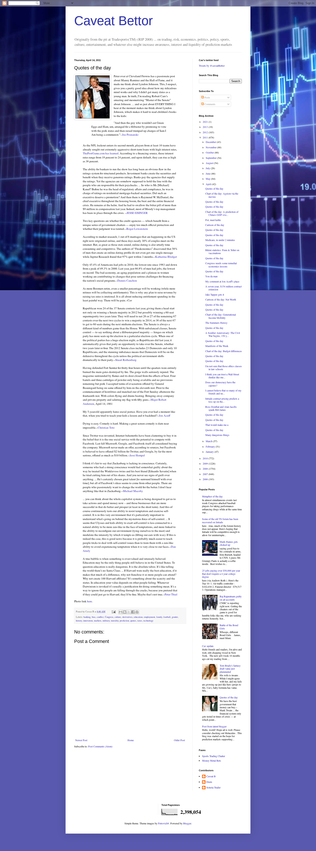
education (138, 616)
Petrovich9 (163, 823)
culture (118, 616)
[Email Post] (113, 611)
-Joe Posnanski (129, 134)
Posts (207, 97)
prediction (124, 620)
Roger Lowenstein (137, 229)
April (209, 184)
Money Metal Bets (211, 760)
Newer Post (81, 740)
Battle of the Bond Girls (229, 626)
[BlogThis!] (125, 612)
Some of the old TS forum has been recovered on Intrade (220, 520)
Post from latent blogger (214, 726)
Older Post (179, 740)
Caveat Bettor (113, 21)
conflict (100, 616)
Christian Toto (106, 427)
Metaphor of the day (212, 496)
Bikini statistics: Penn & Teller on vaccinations (222, 251)
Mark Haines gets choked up (229, 543)
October (210, 152)
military (106, 620)
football (166, 616)
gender (175, 616)
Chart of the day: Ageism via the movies (221, 195)
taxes (139, 620)
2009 (206, 463)
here (89, 601)
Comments (209, 104)
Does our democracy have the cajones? (220, 383)
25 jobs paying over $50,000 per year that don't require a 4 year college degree (221, 573)
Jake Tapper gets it (214, 294)
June (208, 173)
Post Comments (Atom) (100, 746)
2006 (206, 479)
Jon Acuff (164, 415)
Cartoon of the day (214, 225)
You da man (211, 276)
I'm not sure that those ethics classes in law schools (223, 367)
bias (93, 616)
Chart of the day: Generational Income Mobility (220, 316)
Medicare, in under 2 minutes (220, 240)
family (159, 616)
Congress (109, 616)
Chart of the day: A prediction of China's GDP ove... (221, 213)
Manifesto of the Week (216, 346)
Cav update (207, 646)
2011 (206, 137)
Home (130, 740)
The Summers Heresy (216, 322)
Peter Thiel (171, 594)
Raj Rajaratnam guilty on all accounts (231, 598)
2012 (206, 132)
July (208, 168)
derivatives (127, 616)
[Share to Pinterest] (137, 612)
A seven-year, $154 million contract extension (223, 288)
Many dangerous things (217, 435)
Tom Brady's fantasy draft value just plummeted (230, 668)
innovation (88, 620)
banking (87, 616)
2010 (206, 458)
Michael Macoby (133, 491)
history (79, 620)
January (210, 451)
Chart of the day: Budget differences (223, 351)
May (208, 178)
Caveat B (211, 776)
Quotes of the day (214, 188)
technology (148, 620)
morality (114, 620)
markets (97, 620)
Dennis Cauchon (127, 280)
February (211, 446)
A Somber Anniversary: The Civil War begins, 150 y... (222, 334)
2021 (206, 121)
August (210, 163)
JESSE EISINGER (137, 213)
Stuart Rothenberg (126, 360)
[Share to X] (129, 612)
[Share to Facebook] (133, 612)
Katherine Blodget (166, 257)
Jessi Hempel (137, 455)
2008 (206, 468)
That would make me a (216, 424)
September (211, 157)
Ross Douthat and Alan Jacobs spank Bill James (221, 408)
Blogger (187, 823)
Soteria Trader (213, 787)
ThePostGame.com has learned (100, 153)
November (211, 147)
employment (149, 616)
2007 (206, 474)
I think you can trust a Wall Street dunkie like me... (222, 376)
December (211, 142)
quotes (133, 620)
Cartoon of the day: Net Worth (220, 299)
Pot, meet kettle (213, 220)
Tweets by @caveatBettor (212, 65)
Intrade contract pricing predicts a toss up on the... (222, 400)
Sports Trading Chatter (213, 756)
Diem (209, 782)
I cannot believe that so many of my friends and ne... (223, 392)
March (209, 441)
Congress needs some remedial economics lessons (221, 264)
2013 (206, 127)
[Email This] (120, 612)
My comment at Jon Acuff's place (222, 281)
